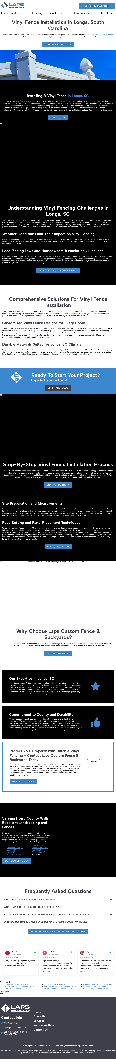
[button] (113, 962)
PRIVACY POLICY (8, 1051)
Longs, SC (11, 852)
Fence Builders (10, 13)
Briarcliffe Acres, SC (15, 848)
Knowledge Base (44, 1025)
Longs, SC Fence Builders (54, 984)
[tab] (58, 899)
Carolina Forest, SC (40, 848)
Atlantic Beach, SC (39, 845)
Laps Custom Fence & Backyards (99, 35)
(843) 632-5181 (99, 5)
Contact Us (41, 1030)
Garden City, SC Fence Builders (96, 989)
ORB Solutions (87, 1046)
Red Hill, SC (36, 850)
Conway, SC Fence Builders (16, 989)
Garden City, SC (38, 852)
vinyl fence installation (25, 101)
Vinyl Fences (57, 13)
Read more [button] (46, 971)
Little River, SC (13, 845)
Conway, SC (12, 850)
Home (37, 1012)
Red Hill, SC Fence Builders (94, 987)
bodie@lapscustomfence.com (16, 1027)
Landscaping (35, 13)
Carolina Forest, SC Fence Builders (97, 984)
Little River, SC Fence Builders (17, 984)
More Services (81, 13)
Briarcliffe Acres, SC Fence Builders (19, 987)
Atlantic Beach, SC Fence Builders (58, 989)
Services (39, 1021)
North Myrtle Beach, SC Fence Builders (60, 987)
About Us (106, 13)
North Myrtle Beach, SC (16, 854)
